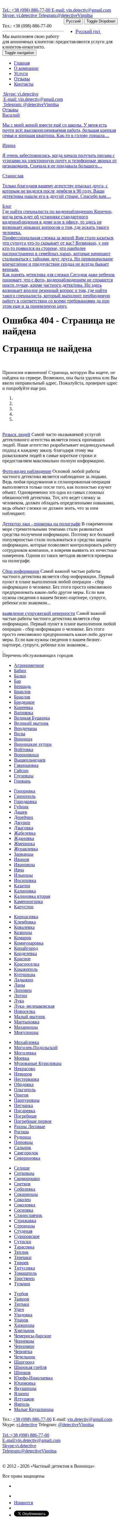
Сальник (22, 1147)
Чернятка (23, 1351)
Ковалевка (24, 927)
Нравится (23, 1502)
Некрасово (24, 1068)
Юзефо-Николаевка (33, 1377)
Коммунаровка (28, 942)
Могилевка (25, 1052)
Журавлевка (26, 848)
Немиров (23, 1073)
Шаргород (24, 1362)
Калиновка (25, 890)
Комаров (22, 937)
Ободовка (23, 1084)
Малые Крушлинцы (34, 1409)
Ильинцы (23, 875)
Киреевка (23, 707)
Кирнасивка (26, 916)
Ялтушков (24, 1398)
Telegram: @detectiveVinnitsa (30, 104)
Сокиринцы (26, 1194)
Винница (23, 738)
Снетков (22, 1183)
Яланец (21, 1393)
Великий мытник (31, 723)
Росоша (21, 1131)
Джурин (22, 822)
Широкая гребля (30, 1367)
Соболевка (24, 1189)
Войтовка (23, 749)
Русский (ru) (88, 31)
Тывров (21, 1298)
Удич (19, 1309)
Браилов (22, 691)
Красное (22, 958)
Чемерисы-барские (32, 1335)
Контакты (23, 84)
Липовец (23, 990)
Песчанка (23, 1105)
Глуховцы (23, 775)
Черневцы (24, 1341)
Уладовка (23, 1314)
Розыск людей (16, 434)
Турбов (21, 1293)
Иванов (21, 859)
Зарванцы (23, 854)
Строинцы (24, 1225)
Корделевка (25, 953)
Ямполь (21, 1404)
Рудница (22, 1137)
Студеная (23, 1231)
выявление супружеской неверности (38, 613)
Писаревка (24, 1110)
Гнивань (22, 781)
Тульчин (22, 1283)
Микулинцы (26, 1032)
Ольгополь (25, 1089)
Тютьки (21, 1304)
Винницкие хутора (33, 744)
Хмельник (24, 1330)
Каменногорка (28, 901)
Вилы (19, 733)
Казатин (22, 885)
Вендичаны (25, 728)
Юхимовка (25, 1383)
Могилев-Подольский (36, 1047)
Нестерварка (26, 1079)
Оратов (21, 1094)
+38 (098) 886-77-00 (27, 10)
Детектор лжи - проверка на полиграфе (41, 523)
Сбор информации (20, 571)
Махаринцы (26, 1027)
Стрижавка (25, 1220)
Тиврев (21, 1262)
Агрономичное (29, 665)
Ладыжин (23, 979)
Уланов (21, 1319)
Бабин (20, 670)
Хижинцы (24, 1325)
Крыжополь (26, 969)
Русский (73, 21)
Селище (22, 1167)
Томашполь (25, 1273)
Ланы (19, 985)
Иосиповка (25, 880)
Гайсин (21, 770)
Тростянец (24, 1278)
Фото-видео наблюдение (26, 471)
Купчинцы (24, 974)
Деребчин (23, 817)
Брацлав (22, 696)
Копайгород (26, 948)
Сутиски (22, 1241)
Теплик (21, 1252)
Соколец (22, 1199)
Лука (19, 1000)
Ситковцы (24, 1173)
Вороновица (26, 754)
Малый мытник (29, 1016)
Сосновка (23, 1210)
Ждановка (24, 838)
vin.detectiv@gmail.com (81, 10)
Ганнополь (25, 796)
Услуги (21, 73)
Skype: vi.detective (20, 93)
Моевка (21, 1058)
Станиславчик (28, 1215)
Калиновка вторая (32, 896)
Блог (7, 206)
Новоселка (24, 1011)
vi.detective (20, 15)
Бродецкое (24, 702)
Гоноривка (24, 790)
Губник (21, 806)
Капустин (23, 906)
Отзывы (22, 78)
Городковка (25, 801)
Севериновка (27, 1158)
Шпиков (22, 1372)
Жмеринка (24, 843)
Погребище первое (33, 1121)
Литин (20, 995)
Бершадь (22, 686)
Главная (22, 62)
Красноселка (26, 964)
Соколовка (24, 1204)
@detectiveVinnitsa (65, 15)
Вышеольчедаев (29, 760)
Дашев (20, 812)
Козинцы (23, 932)
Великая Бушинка (32, 717)
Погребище (25, 1115)
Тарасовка (24, 1246)
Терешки (22, 1257)
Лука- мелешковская (34, 1006)
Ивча (19, 869)
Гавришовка (26, 765)
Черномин (24, 1346)
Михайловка (26, 1042)
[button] (2, 650)
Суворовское (27, 1236)
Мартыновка (26, 1021)
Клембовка (25, 921)
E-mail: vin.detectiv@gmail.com (32, 99)
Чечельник (24, 1356)
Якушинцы (25, 1388)
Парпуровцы (27, 1100)
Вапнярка (23, 712)
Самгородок (26, 1152)
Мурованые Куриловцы (37, 1063)
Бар (17, 681)
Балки (20, 675)
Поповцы (23, 1142)
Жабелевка (25, 833)
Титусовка (24, 1267)
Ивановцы (24, 864)
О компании (26, 68)
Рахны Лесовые (29, 1126)
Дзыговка (23, 827)
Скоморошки (27, 1178)
